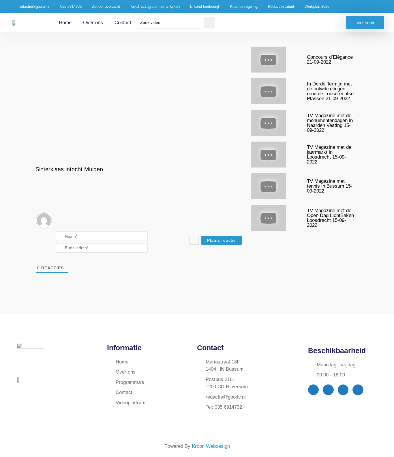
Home (65, 22)
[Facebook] (313, 389)
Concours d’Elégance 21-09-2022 (330, 59)
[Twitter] (328, 389)
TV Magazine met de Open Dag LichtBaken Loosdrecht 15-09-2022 (330, 218)
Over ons (93, 22)
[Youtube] (343, 389)
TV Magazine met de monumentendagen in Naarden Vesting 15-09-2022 (330, 123)
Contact (123, 22)
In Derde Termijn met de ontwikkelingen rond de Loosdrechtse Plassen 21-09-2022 (330, 91)
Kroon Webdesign (211, 446)
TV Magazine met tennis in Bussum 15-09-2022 (329, 186)
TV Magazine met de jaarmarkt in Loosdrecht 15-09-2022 (329, 154)
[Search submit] (209, 22)
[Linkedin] (357, 389)
